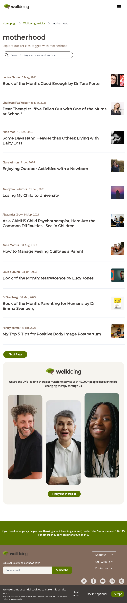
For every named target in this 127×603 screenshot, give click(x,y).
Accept (118, 594)
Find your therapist (64, 494)
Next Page (15, 354)
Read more (76, 594)
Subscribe (62, 570)
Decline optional (97, 594)
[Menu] (119, 6)
